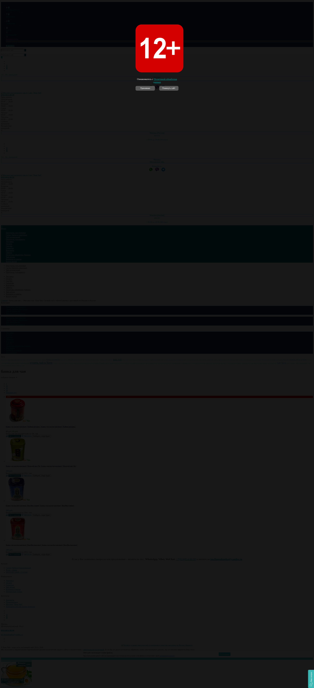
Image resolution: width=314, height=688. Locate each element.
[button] (311, 679)
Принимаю (145, 88)
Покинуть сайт (168, 88)
